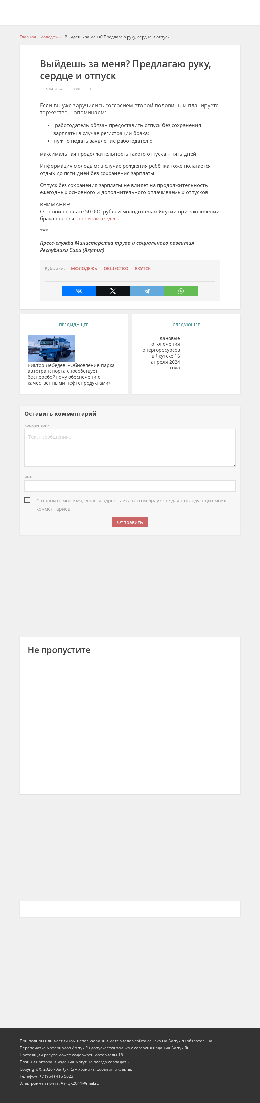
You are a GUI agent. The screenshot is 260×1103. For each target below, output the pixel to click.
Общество (116, 268)
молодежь (84, 268)
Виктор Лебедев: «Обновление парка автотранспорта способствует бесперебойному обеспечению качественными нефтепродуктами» (71, 374)
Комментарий (37, 425)
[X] (113, 291)
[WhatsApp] (181, 291)
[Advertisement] (130, 584)
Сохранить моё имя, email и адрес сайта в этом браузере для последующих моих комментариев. (131, 501)
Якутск (143, 268)
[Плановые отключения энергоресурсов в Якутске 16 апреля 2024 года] (208, 348)
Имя (28, 476)
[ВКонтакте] (79, 291)
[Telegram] (147, 291)
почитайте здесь (99, 218)
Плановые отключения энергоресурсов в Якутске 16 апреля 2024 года (161, 353)
